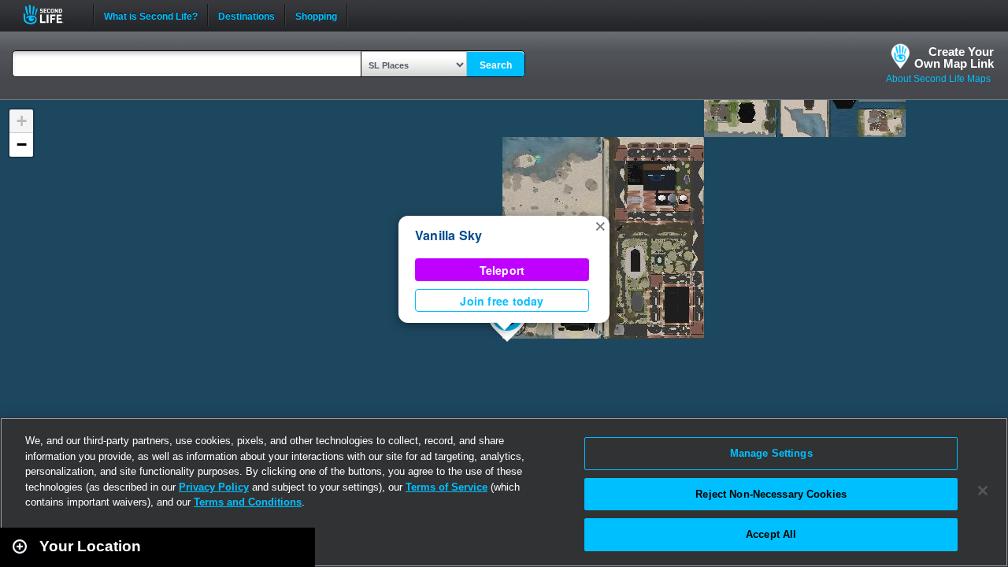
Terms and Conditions (248, 502)
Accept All (771, 534)
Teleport (502, 270)
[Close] (982, 490)
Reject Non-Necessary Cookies (771, 494)
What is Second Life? (151, 15)
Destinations (246, 15)
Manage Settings (771, 453)
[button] (600, 225)
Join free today (501, 301)
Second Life (51, 14)
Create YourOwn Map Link (954, 57)
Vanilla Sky (449, 235)
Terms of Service (446, 487)
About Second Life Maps (938, 78)
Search (496, 65)
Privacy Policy (214, 487)
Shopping (316, 15)
